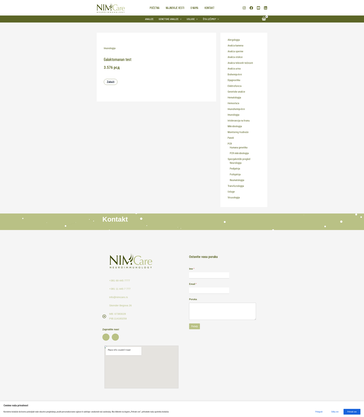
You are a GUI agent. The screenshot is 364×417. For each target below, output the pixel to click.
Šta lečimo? (209, 19)
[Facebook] (251, 8)
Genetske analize (169, 19)
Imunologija (109, 48)
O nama (194, 8)
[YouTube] (258, 8)
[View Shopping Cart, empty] (263, 19)
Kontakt (209, 8)
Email (193, 284)
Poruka (193, 299)
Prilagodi (318, 412)
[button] (180, 19)
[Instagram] (244, 8)
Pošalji (194, 326)
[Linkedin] (265, 8)
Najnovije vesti (175, 8)
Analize (149, 19)
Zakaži (110, 82)
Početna (155, 8)
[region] (182, 409)
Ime (191, 269)
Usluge (191, 19)
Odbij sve (335, 412)
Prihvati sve (352, 412)
